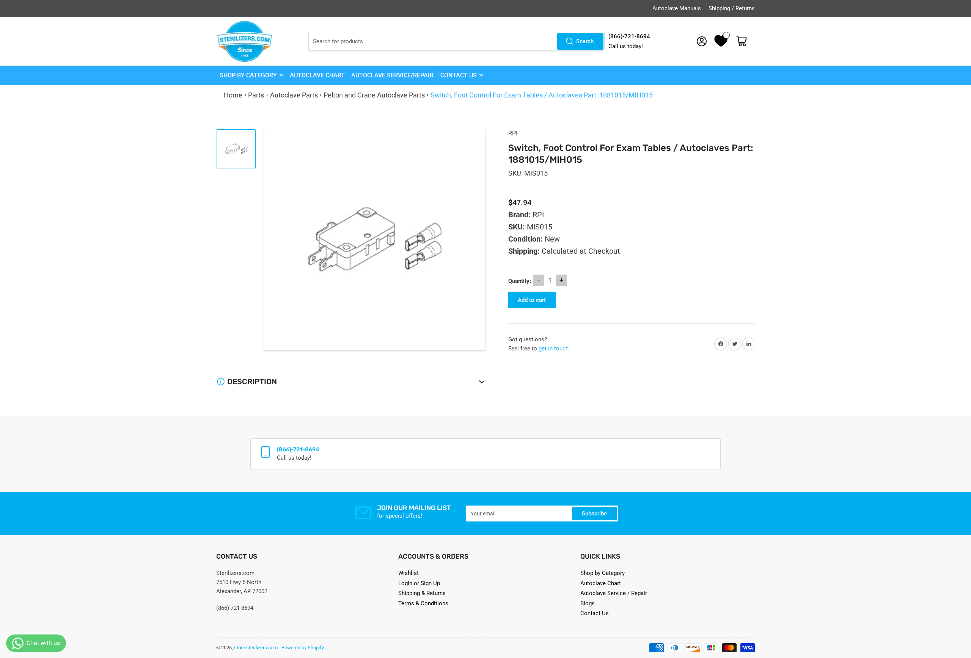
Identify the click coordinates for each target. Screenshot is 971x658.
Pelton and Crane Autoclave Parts (374, 95)
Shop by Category (248, 75)
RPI (512, 133)
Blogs (587, 603)
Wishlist (408, 573)
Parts (256, 95)
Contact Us (594, 613)
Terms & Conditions (423, 603)
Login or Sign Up (419, 583)
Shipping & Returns (422, 593)
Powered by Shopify (302, 647)
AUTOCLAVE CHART (317, 75)
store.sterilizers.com (256, 647)
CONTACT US (458, 75)
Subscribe (594, 513)
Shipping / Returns (732, 8)
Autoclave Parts (294, 95)
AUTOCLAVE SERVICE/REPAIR (392, 75)
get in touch (554, 348)
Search (585, 41)
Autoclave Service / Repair (613, 593)
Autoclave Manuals (676, 8)
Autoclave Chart (600, 583)
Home (233, 95)
